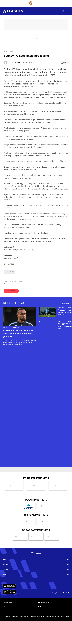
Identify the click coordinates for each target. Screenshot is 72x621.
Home (5, 51)
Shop (4, 606)
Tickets (39, 606)
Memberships (7, 611)
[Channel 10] (20, 536)
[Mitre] (28, 521)
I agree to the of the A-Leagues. (21, 284)
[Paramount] (36, 536)
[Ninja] (36, 485)
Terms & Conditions (43, 602)
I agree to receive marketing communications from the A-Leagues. (28, 286)
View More (65, 303)
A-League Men (9, 272)
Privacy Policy (19, 284)
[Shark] (57, 485)
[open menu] (67, 11)
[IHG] (43, 521)
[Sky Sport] (51, 536)
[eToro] (43, 506)
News (11, 51)
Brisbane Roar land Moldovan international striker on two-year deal (18, 333)
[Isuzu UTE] (14, 485)
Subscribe (11, 291)
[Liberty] (28, 506)
